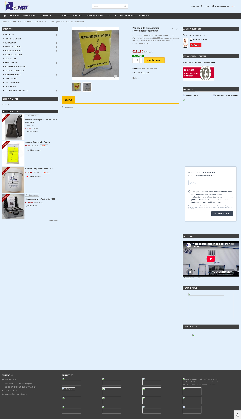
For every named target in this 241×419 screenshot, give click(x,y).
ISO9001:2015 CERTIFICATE (194, 56)
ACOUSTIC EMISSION (13, 55)
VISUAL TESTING (11, 63)
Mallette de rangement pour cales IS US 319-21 (41, 121)
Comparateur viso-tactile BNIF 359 (40, 199)
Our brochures (127, 15)
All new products (52, 221)
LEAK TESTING (11, 79)
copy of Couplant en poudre (37, 142)
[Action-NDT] (16, 6)
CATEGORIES (8, 29)
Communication (94, 15)
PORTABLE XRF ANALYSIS (15, 67)
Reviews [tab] (68, 100)
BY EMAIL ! (195, 45)
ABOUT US (111, 15)
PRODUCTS (14, 15)
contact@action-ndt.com (15, 394)
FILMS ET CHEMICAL (13, 39)
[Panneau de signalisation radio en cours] (115, 77)
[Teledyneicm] (80, 388)
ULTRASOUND (10, 43)
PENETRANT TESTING (13, 51)
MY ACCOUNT (145, 15)
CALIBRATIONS (29, 15)
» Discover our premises (193, 278)
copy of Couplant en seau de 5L (39, 169)
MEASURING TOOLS (13, 75)
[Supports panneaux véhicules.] (173, 29)
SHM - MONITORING (12, 83)
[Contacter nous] (196, 95)
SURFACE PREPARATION (14, 71)
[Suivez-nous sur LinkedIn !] (226, 95)
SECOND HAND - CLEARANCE (70, 15)
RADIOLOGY (9, 35)
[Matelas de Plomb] (177, 29)
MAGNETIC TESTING (13, 47)
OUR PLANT (188, 236)
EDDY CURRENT (11, 59)
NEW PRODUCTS (47, 15)
